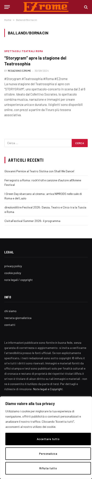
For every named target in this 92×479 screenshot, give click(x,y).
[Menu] (7, 7)
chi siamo (10, 311)
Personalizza (48, 453)
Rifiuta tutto (48, 468)
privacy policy (13, 266)
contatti (9, 325)
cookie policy (12, 273)
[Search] (85, 7)
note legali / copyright (18, 280)
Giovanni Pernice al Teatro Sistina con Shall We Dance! (39, 171)
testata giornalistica (17, 318)
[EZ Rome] (46, 7)
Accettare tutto (48, 439)
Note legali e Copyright (48, 389)
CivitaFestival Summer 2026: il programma (32, 221)
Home (7, 19)
